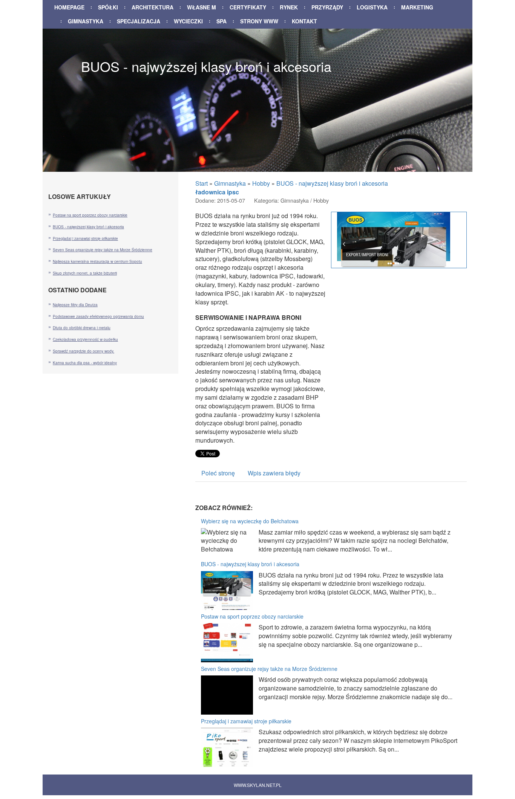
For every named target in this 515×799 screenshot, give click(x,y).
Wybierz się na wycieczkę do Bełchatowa (250, 521)
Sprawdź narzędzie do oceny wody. (83, 351)
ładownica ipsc (217, 192)
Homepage (69, 7)
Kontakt (304, 21)
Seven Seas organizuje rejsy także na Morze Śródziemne (269, 668)
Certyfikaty (248, 7)
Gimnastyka (85, 21)
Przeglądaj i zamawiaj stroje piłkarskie (246, 721)
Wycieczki (188, 21)
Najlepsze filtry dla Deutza (75, 304)
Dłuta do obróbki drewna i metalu (81, 327)
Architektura (152, 7)
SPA (221, 21)
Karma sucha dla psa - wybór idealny (85, 362)
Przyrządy (327, 7)
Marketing (417, 7)
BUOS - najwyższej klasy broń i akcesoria (332, 183)
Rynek (289, 7)
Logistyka (372, 7)
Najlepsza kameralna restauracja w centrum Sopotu (97, 261)
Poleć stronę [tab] (218, 473)
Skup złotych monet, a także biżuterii (85, 273)
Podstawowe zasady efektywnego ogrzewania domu (98, 316)
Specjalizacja (138, 21)
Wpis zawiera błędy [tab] (274, 473)
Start (201, 183)
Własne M (201, 7)
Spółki (108, 7)
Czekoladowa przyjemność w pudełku (85, 339)
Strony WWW (259, 21)
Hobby (261, 183)
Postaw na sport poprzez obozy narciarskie (252, 616)
